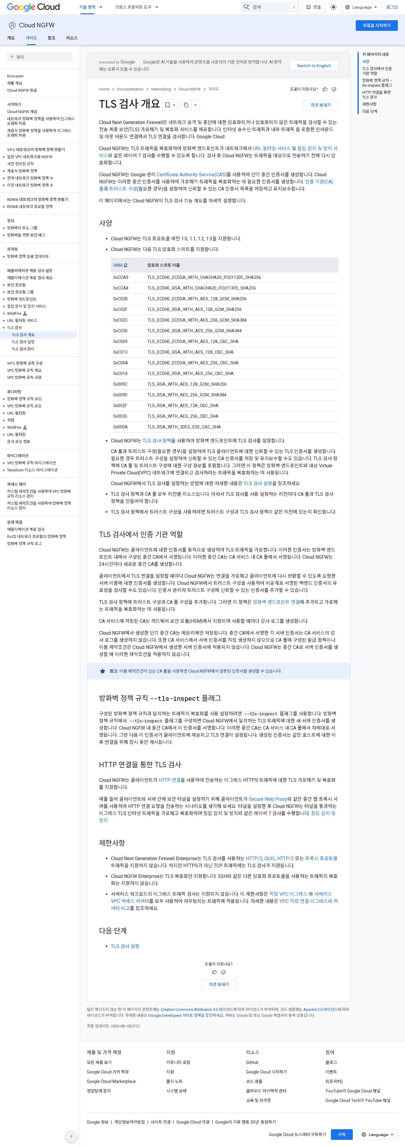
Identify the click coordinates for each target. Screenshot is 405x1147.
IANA (118, 265)
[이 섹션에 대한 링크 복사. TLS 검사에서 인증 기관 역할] (189, 535)
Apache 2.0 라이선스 (320, 1009)
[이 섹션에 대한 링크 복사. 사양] (118, 224)
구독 (342, 1134)
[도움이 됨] (325, 89)
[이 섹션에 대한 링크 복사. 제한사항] (131, 843)
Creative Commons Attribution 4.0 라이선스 (197, 1009)
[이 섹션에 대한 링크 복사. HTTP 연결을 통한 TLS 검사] (187, 765)
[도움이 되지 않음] (333, 89)
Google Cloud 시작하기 (266, 1072)
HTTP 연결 (170, 780)
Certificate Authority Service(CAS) (192, 174)
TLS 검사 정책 (157, 441)
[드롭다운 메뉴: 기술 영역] (102, 7)
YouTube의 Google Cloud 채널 (353, 1091)
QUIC (269, 858)
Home (104, 89)
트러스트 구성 (123, 189)
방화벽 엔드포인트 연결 (276, 602)
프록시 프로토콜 (321, 858)
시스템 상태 (176, 1091)
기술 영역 (87, 7)
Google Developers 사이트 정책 (174, 1015)
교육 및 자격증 (258, 1100)
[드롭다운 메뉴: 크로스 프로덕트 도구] (159, 7)
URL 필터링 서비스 (272, 148)
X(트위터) (334, 1081)
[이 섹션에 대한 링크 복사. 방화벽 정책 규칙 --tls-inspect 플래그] (227, 699)
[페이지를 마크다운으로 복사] (186, 105)
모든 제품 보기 (99, 1062)
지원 (170, 1072)
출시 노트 (174, 1081)
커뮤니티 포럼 (178, 1062)
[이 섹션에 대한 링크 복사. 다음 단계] (133, 931)
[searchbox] (40, 57)
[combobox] (270, 7)
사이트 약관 (161, 1122)
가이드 (31, 38)
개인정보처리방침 (129, 1122)
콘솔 (317, 7)
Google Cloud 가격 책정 (108, 1072)
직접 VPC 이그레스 (288, 894)
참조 (51, 38)
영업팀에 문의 (99, 1091)
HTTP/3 (285, 858)
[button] (38, 157)
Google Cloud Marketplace (111, 1081)
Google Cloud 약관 (193, 1122)
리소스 (72, 38)
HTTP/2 (254, 858)
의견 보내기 (321, 105)
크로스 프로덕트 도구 (133, 7)
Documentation (130, 89)
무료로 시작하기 (377, 25)
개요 (11, 38)
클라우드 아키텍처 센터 (266, 1091)
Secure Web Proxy (268, 799)
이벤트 (331, 1072)
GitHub (252, 1062)
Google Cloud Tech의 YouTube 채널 (358, 1100)
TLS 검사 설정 (258, 483)
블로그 (331, 1062)
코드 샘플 (254, 1081)
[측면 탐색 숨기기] (71, 1136)
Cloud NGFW (37, 25)
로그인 (392, 7)
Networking (161, 89)
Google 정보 (98, 1122)
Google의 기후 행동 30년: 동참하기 (245, 1122)
